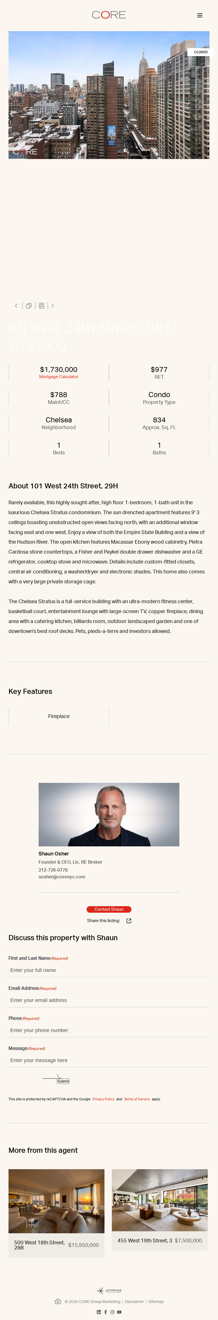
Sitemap (156, 1302)
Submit (63, 1081)
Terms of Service (137, 1099)
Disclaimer (134, 1302)
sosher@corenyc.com (62, 877)
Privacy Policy (103, 1099)
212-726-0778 (53, 870)
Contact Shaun (109, 909)
